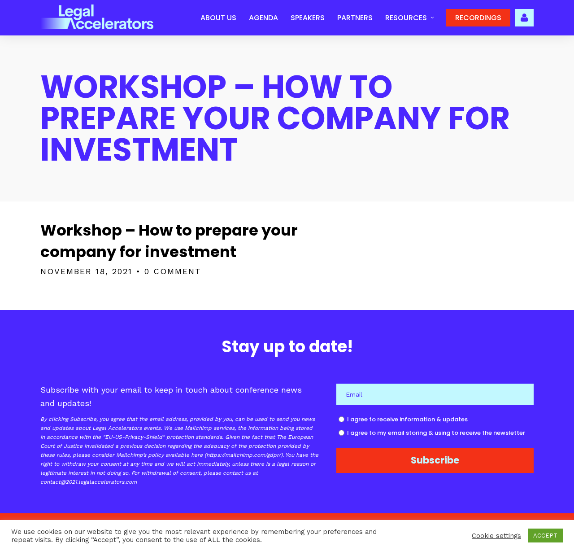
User (524, 17)
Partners (355, 18)
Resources (406, 18)
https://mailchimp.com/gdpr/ (243, 455)
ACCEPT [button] (545, 535)
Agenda (263, 18)
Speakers (308, 18)
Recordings (478, 18)
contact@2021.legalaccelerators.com (88, 482)
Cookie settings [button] (496, 536)
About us (218, 18)
